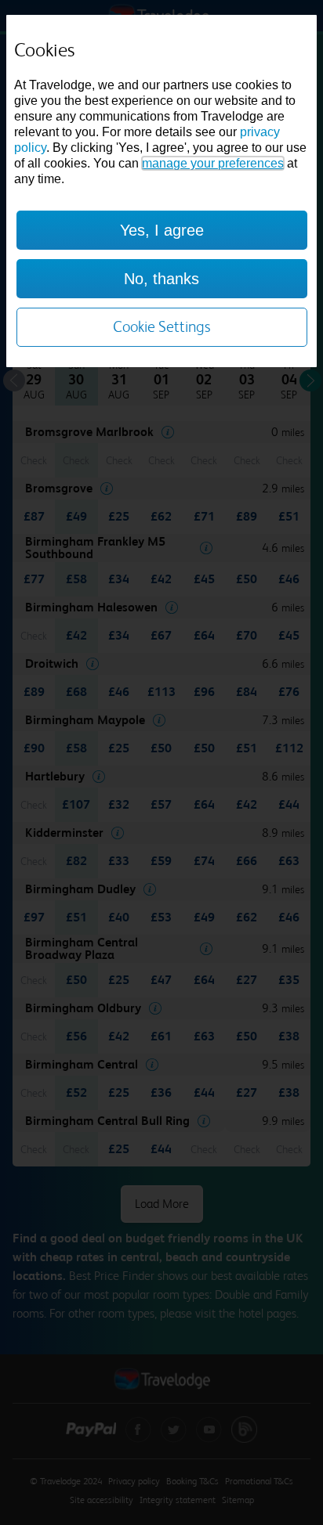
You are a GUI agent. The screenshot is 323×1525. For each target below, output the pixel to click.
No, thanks (161, 278)
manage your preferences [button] (213, 163)
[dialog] (161, 191)
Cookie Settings (162, 327)
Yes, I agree (162, 230)
